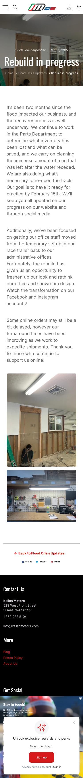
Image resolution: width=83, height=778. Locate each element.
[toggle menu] (5, 7)
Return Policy (13, 658)
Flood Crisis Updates (32, 73)
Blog (6, 652)
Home (9, 73)
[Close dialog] (80, 698)
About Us (10, 664)
